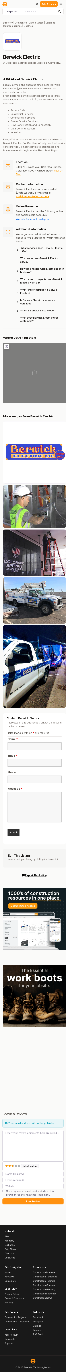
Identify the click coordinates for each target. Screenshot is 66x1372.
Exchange (10, 1245)
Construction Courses (44, 1285)
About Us (9, 1276)
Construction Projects (15, 1317)
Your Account (11, 1334)
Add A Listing (49, 4)
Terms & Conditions (14, 1298)
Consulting (10, 1257)
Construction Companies (17, 1321)
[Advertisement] (33, 1064)
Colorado (50, 22)
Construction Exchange (44, 1293)
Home (8, 1272)
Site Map (9, 1302)
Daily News (10, 1249)
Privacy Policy (12, 1294)
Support (9, 1343)
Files (7, 1236)
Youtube (37, 1330)
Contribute (10, 1339)
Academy (9, 1240)
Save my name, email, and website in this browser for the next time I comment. (30, 1193)
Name (13, 739)
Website (20, 219)
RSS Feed (38, 1334)
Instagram (44, 219)
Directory (8, 22)
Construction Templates (45, 1276)
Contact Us (10, 1281)
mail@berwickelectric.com (32, 196)
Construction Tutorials (44, 1281)
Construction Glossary (44, 1289)
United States (36, 22)
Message (15, 788)
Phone (12, 772)
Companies (21, 22)
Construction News (42, 1298)
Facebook (32, 219)
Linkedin (37, 1325)
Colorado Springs (12, 26)
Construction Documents (45, 1272)
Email (12, 755)
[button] (41, 250)
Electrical (28, 26)
